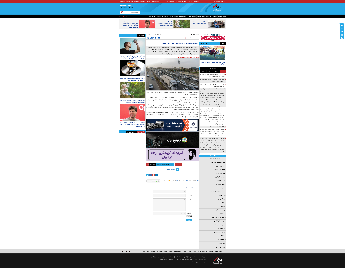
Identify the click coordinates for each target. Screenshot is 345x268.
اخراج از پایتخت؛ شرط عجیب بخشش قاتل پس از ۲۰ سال (199, 22)
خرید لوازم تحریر (221, 173)
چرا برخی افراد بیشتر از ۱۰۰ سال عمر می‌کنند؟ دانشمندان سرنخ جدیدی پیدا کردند (165, 23)
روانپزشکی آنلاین (221, 247)
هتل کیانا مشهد (221, 181)
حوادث (176, 16)
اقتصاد (199, 16)
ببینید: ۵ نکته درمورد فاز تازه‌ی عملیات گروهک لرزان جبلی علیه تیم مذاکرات (212, 85)
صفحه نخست (222, 16)
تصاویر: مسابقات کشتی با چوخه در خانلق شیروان (213, 63)
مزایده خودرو (222, 228)
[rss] (127, 16)
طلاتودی (223, 206)
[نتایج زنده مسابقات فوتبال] (342, 37)
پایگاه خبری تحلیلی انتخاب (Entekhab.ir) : (187, 57)
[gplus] (153, 175)
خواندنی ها (165, 16)
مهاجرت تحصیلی (221, 210)
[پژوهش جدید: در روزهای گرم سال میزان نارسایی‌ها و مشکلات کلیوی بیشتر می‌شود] (132, 46)
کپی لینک (178, 164)
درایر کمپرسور (222, 199)
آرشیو (152, 257)
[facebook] (150, 175)
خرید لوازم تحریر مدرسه (219, 166)
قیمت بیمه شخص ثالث (219, 217)
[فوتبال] (342, 31)
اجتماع (194, 16)
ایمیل (191, 195)
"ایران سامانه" (195, 262)
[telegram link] (126, 251)
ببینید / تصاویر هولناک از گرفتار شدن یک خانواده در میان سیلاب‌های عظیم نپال (212, 80)
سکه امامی (223, 236)
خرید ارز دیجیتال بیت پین (218, 162)
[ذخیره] (153, 37)
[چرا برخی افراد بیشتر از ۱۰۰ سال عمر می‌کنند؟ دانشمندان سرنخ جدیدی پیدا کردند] (132, 90)
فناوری (189, 16)
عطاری (224, 188)
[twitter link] (122, 251)
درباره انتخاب (202, 257)
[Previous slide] (206, 43)
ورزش (171, 16)
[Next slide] (201, 43)
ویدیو (153, 16)
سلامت (159, 16)
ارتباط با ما (195, 257)
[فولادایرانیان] (172, 125)
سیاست (215, 16)
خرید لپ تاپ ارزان (220, 177)
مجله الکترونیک (129, 1)
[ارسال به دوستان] (151, 37)
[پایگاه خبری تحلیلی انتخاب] (218, 8)
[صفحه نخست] (342, 25)
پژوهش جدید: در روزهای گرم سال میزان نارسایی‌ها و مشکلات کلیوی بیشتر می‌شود (132, 57)
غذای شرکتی (222, 195)
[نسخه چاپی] (148, 37)
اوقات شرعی (137, 1)
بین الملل (208, 16)
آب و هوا (143, 1)
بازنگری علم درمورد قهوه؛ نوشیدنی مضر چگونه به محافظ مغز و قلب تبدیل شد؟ (132, 79)
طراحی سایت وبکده (220, 225)
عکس (149, 16)
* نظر (191, 200)
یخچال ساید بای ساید (219, 169)
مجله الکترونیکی (170, 257)
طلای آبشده (222, 243)
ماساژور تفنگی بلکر (220, 184)
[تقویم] (342, 34)
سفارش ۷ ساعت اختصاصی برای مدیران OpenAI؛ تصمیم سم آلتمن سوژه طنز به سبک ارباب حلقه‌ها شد (130, 24)
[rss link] (129, 251)
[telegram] (123, 16)
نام (191, 191)
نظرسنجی (122, 1)
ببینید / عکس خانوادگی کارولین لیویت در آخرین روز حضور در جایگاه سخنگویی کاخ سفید (212, 75)
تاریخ (203, 16)
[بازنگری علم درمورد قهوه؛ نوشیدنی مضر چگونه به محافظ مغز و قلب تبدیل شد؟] (132, 68)
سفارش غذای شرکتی (220, 221)
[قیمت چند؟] (342, 28)
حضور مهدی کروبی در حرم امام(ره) (217, 127)
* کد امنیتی (189, 213)
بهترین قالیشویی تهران (219, 232)
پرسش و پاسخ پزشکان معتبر (218, 158)
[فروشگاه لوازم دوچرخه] (172, 140)
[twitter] (120, 16)
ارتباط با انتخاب (155, 1)
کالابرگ (224, 203)
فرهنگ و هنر (182, 16)
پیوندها (148, 1)
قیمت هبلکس (222, 214)
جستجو (157, 257)
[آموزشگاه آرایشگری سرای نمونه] (172, 154)
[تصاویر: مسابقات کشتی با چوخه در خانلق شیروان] (212, 53)
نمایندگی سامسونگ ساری (218, 192)
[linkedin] (156, 175)
